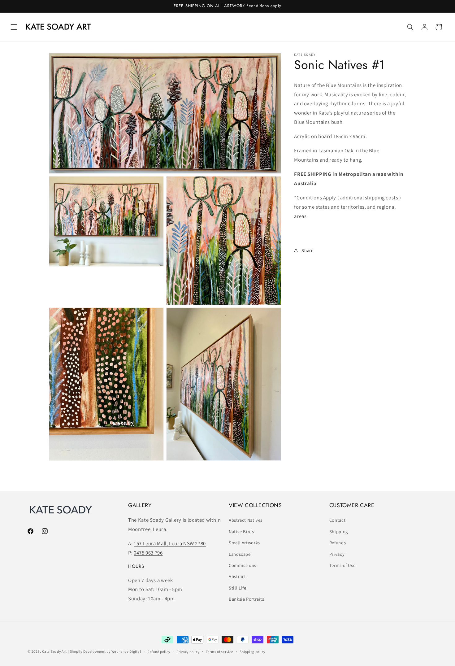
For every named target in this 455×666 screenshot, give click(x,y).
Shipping (338, 531)
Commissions (242, 565)
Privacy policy (187, 651)
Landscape (240, 554)
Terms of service (219, 651)
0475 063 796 (148, 552)
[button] (13, 27)
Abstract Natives (245, 520)
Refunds (337, 543)
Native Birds (241, 531)
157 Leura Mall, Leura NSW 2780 (170, 543)
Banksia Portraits (246, 599)
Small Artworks (244, 543)
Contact (337, 520)
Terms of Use (342, 565)
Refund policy (158, 651)
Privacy (336, 554)
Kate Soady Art (54, 651)
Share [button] (307, 250)
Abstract (237, 577)
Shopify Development (88, 651)
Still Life (237, 588)
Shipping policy (252, 651)
